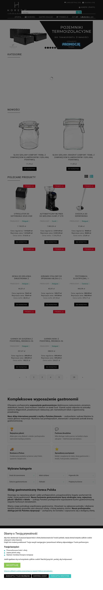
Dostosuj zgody (40, 576)
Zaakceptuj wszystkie (60, 576)
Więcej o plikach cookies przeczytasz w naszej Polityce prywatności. (28, 571)
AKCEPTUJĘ (12, 565)
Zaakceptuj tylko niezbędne (18, 576)
